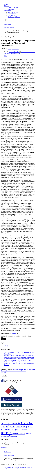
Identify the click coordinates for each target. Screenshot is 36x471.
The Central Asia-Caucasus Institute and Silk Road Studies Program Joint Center (18, 468)
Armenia (16, 423)
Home (6, 4)
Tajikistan (28, 433)
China (18, 427)
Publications (7, 10)
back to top (4, 372)
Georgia (25, 426)
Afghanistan (6, 423)
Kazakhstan (6, 429)
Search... (3, 20)
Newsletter (4, 447)
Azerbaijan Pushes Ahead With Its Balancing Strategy (19, 355)
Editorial (6, 6)
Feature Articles (12, 13)
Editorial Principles (13, 7)
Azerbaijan (27, 423)
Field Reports (11, 15)
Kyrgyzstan (16, 429)
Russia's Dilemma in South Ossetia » (16, 371)
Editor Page (11, 9)
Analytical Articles (13, 12)
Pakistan (24, 429)
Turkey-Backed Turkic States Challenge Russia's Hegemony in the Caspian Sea (17, 361)
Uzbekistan (13, 436)
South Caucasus (18, 433)
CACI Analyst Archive (14, 17)
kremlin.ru (14, 333)
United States (5, 436)
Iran (31, 427)
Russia (6, 433)
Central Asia (8, 426)
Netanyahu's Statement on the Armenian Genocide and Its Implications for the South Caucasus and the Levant (19, 357)
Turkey (6, 345)
